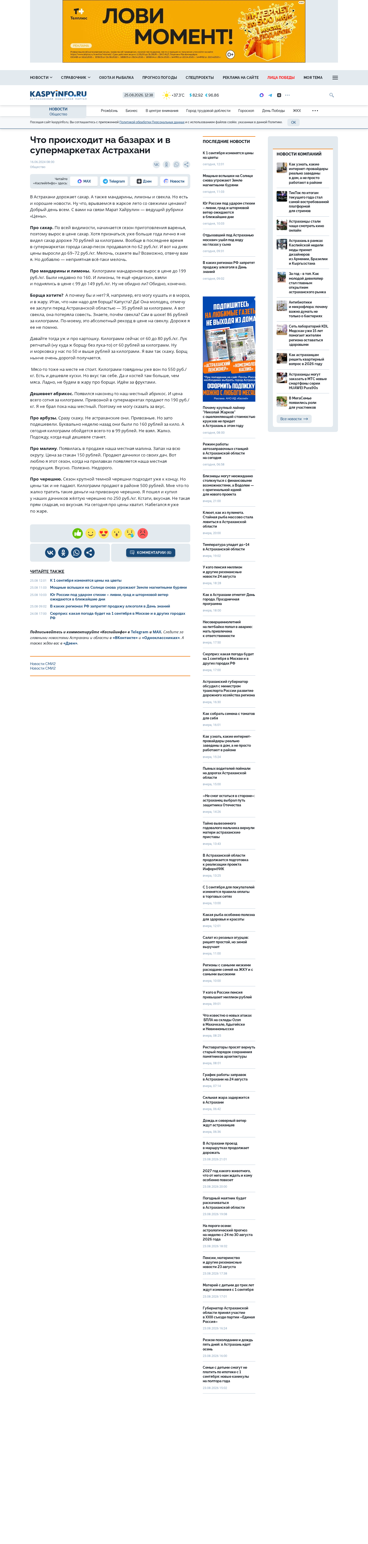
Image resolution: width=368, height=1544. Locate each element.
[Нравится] (77, 533)
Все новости (290, 419)
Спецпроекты (200, 78)
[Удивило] (116, 533)
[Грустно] (129, 533)
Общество (58, 114)
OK (293, 122)
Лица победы (281, 78)
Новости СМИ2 (43, 664)
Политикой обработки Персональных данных (152, 122)
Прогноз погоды (159, 78)
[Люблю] (103, 533)
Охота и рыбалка (116, 78)
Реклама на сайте (241, 78)
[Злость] (142, 533)
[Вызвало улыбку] (90, 533)
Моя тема (313, 78)
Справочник (74, 78)
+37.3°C (178, 95)
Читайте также (47, 571)
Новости (39, 78)
